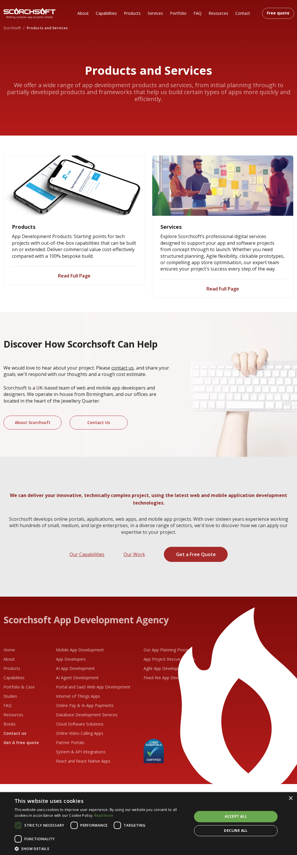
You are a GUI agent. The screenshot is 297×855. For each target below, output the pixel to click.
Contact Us (98, 422)
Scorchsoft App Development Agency (86, 619)
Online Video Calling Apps (79, 733)
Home (9, 650)
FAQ (197, 13)
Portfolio (178, 13)
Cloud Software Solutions (80, 724)
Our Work (134, 554)
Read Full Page (74, 276)
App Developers (71, 659)
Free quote (278, 13)
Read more (103, 815)
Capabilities (106, 13)
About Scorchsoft (32, 422)
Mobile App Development (80, 650)
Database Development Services (86, 714)
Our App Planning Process (168, 650)
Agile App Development (166, 668)
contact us (122, 368)
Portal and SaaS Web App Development (93, 687)
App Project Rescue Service (169, 659)
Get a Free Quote (196, 554)
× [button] (290, 798)
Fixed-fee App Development (170, 677)
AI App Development (75, 668)
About (83, 13)
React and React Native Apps (83, 761)
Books (9, 724)
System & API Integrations (81, 751)
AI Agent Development (77, 677)
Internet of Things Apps (78, 696)
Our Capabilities (87, 554)
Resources (218, 13)
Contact (242, 13)
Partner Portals (70, 742)
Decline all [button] (235, 830)
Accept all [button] (236, 816)
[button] (101, 848)
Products (132, 13)
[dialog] (148, 823)
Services (155, 13)
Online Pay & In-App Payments (85, 705)
